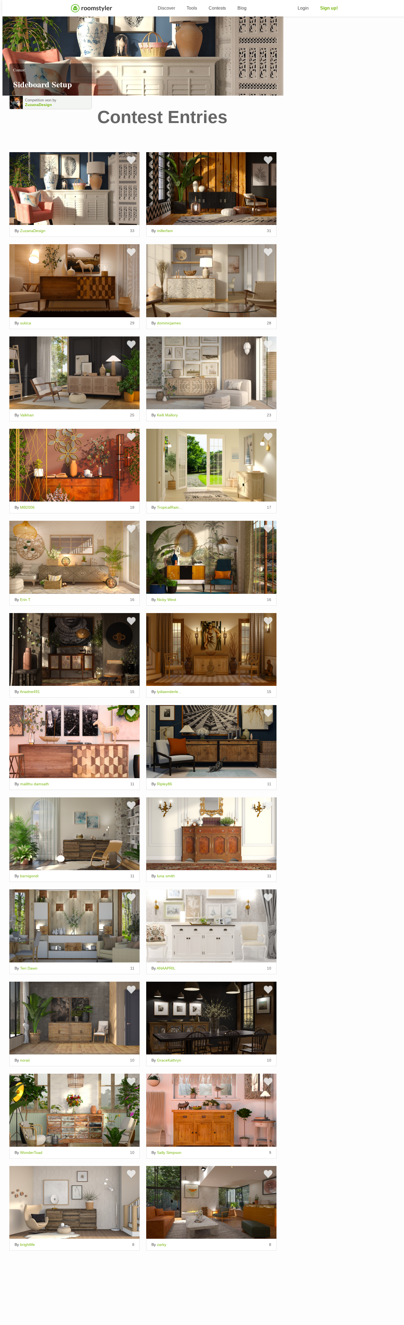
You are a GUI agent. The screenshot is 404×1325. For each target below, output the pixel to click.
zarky (161, 1244)
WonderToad (31, 1152)
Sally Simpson (169, 1152)
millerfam (165, 231)
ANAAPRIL (166, 968)
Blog (242, 8)
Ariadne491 (30, 691)
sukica (25, 323)
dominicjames (169, 323)
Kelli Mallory (167, 415)
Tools (192, 8)
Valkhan (27, 415)
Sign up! (329, 8)
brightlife (27, 1244)
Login (303, 8)
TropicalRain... (169, 507)
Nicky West (166, 599)
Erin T (25, 599)
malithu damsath (34, 784)
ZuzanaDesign (38, 104)
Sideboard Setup (42, 84)
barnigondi (29, 876)
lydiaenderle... (169, 691)
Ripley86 (164, 784)
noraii (25, 1060)
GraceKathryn (169, 1060)
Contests (217, 8)
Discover (166, 8)
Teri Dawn (28, 968)
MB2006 (27, 507)
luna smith (166, 876)
